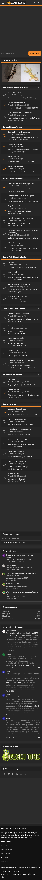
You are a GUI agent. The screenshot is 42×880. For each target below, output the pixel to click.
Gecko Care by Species (12, 178)
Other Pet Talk (14, 389)
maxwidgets (21, 191)
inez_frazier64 (21, 333)
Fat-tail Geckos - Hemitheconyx (20, 218)
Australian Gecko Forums (18, 439)
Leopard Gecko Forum (17, 409)
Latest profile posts (14, 627)
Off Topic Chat (13, 379)
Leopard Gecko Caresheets (18, 313)
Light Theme (16, 871)
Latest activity (5, 853)
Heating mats (12, 302)
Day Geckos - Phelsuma (18, 206)
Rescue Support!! (14, 424)
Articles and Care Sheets (13, 308)
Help (34, 874)
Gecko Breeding (15, 144)
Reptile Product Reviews (17, 296)
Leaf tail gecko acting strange (18, 467)
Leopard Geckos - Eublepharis (21, 183)
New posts (4, 845)
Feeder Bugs (13, 350)
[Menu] (3, 2)
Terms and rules (15, 874)
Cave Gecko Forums (16, 451)
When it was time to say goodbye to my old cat (24, 395)
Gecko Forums (9, 404)
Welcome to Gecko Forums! (15, 87)
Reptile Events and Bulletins (19, 284)
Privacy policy (27, 874)
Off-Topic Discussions (12, 374)
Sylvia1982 (33, 385)
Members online (12, 534)
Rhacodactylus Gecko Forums (20, 429)
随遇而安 (35, 108)
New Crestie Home (14, 172)
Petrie (32, 162)
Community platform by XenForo (20, 868)
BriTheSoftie (21, 345)
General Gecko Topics (12, 127)
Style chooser (5, 871)
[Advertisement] (21, 29)
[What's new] (35, 2)
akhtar (25, 139)
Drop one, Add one (14, 385)
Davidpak (36, 618)
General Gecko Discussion (19, 132)
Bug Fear (11, 356)
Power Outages (13, 457)
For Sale (11, 262)
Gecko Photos (14, 156)
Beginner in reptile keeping (17, 479)
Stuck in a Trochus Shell (16, 98)
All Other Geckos (14, 473)
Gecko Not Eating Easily (16, 238)
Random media (9, 60)
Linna (8, 671)
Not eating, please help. (16, 343)
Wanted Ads (13, 272)
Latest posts (11, 551)
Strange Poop (12, 434)
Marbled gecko (13, 267)
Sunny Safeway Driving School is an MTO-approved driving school (22, 634)
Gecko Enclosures (15, 166)
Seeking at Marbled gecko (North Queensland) (24, 277)
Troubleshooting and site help (20, 112)
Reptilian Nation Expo (24, 292)
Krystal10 (21, 120)
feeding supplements (15, 331)
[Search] (39, 2)
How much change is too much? (19, 189)
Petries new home (14, 162)
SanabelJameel (11, 631)
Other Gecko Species (16, 243)
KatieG (19, 225)
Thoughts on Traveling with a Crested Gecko (23, 137)
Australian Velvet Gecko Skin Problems (21, 445)
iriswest (8, 654)
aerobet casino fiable (14, 683)
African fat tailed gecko (16, 201)
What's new (6, 841)
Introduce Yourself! (16, 102)
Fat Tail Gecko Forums (17, 419)
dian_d (35, 238)
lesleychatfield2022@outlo (26, 368)
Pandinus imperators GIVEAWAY (19, 366)
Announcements (14, 92)
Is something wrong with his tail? (19, 223)
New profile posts (6, 849)
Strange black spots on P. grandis (19, 211)
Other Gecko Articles (16, 338)
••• (39, 650)
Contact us (4, 874)
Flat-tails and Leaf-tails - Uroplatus (21, 196)
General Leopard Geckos (18, 326)
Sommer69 (32, 267)
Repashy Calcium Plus (15, 414)
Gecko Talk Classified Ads (14, 257)
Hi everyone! (12, 108)
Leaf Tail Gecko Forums (17, 461)
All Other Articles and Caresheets (21, 360)
